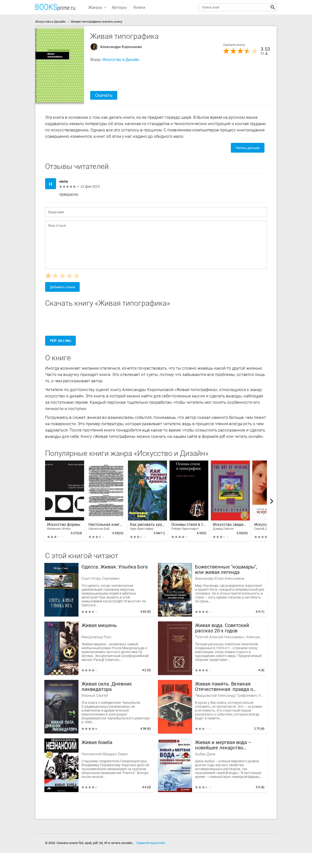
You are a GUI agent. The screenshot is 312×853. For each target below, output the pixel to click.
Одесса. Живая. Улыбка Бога (114, 567)
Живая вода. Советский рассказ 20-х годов (222, 628)
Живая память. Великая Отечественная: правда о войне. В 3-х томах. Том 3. (224, 686)
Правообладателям (150, 843)
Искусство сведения (230, 526)
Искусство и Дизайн (120, 59)
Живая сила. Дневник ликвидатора (106, 686)
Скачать (103, 95)
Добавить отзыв (62, 287)
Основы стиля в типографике (188, 526)
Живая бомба (96, 742)
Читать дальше (248, 148)
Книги (139, 7)
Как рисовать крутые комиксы (147, 526)
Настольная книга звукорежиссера (106, 526)
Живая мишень (99, 625)
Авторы (119, 7)
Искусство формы (63, 526)
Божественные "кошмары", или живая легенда (226, 569)
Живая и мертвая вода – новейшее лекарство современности (223, 745)
